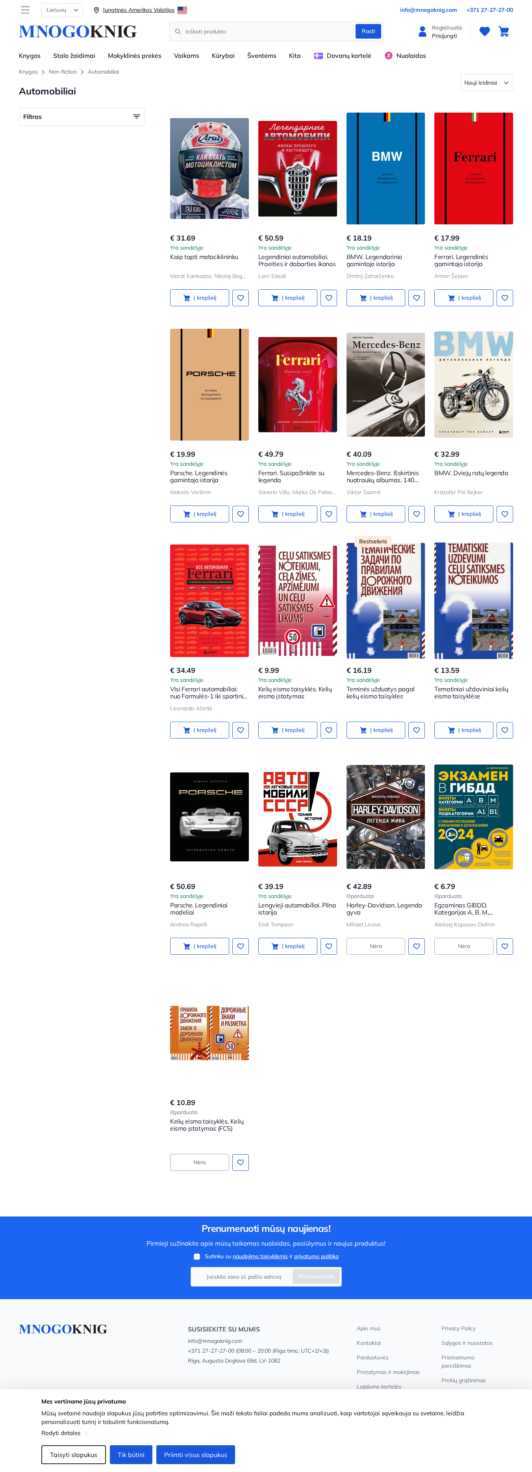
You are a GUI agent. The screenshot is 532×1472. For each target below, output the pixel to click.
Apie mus (368, 1328)
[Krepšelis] (503, 31)
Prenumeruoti (316, 1276)
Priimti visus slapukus (195, 1455)
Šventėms (261, 55)
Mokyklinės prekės (134, 55)
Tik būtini (131, 1455)
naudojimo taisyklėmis (260, 1256)
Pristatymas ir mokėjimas (388, 1372)
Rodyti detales (60, 1433)
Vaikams (186, 55)
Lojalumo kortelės (379, 1386)
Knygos (30, 55)
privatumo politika (316, 1256)
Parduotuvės (373, 1357)
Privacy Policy (458, 1328)
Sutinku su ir (272, 1256)
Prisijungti (444, 35)
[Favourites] (484, 31)
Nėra (376, 946)
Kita (295, 55)
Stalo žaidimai (74, 55)
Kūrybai (223, 55)
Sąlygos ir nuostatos (467, 1342)
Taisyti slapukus (73, 1455)
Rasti (368, 31)
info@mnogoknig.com (428, 9)
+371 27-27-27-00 (490, 9)
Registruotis (447, 27)
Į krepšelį (205, 297)
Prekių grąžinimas (463, 1380)
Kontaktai (369, 1342)
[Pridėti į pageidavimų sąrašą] (240, 298)
